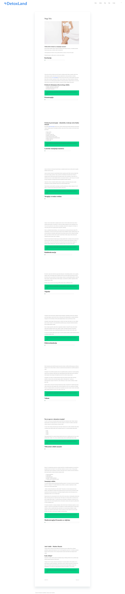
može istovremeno (52, 126)
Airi (50, 592)
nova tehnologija (55, 77)
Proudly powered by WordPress (40, 592)
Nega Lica (77, 579)
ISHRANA (46, 579)
